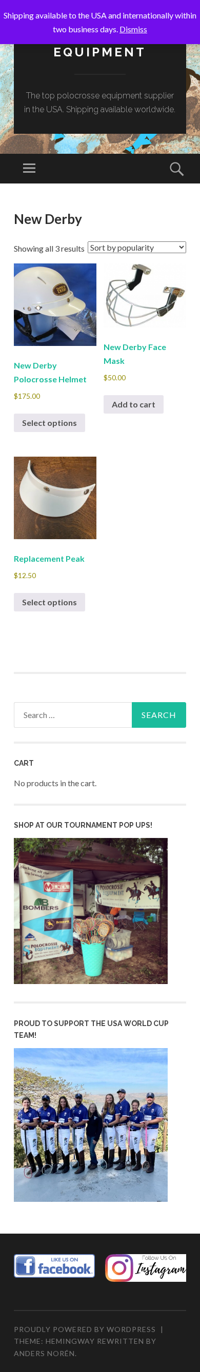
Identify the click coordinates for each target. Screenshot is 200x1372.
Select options (49, 422)
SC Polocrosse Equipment (100, 44)
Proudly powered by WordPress (85, 1329)
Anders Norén (44, 1353)
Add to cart (133, 404)
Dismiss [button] (133, 29)
